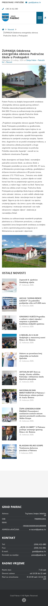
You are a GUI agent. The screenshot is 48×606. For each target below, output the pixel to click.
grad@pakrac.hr (35, 2)
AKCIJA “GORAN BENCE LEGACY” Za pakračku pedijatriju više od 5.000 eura (32, 300)
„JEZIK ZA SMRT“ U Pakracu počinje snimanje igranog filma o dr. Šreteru (32, 429)
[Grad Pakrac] (10, 17)
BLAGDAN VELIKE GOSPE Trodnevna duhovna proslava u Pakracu (31, 447)
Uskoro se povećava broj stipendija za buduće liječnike (30, 355)
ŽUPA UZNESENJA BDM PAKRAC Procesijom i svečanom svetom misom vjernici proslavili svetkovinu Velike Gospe (32, 413)
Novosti (11, 29)
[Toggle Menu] (40, 17)
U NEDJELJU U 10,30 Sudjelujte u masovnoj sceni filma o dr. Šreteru (32, 337)
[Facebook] (24, 600)
